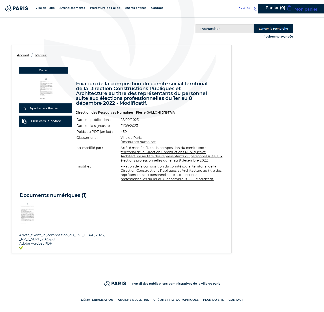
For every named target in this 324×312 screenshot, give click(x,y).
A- (240, 8)
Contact (236, 299)
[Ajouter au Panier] (24, 108)
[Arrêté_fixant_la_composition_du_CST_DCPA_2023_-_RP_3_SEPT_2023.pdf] (46, 88)
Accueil (23, 55)
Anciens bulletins (133, 299)
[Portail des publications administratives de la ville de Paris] (118, 283)
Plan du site (213, 299)
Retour (41, 55)
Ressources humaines (138, 142)
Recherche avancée (278, 36)
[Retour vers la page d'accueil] (16, 8)
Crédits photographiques (176, 299)
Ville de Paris (131, 137)
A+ (249, 8)
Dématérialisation (97, 299)
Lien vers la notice (46, 121)
